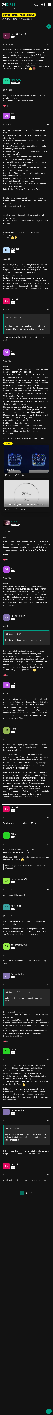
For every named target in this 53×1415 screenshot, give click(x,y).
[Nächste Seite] (31, 1193)
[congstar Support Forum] (8, 4)
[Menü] (49, 4)
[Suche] (36, 4)
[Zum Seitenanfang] (49, 1411)
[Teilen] (48, 26)
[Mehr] (48, 44)
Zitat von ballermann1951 (19, 992)
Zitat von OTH (15, 317)
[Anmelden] (42, 4)
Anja (44, 866)
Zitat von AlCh (15, 1128)
